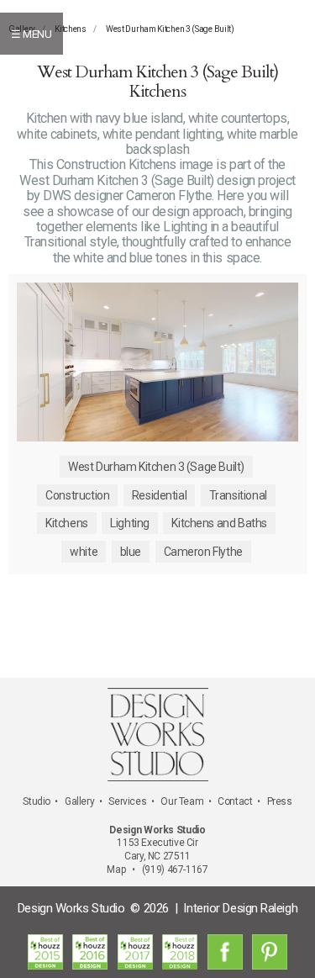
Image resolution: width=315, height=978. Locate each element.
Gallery (79, 801)
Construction (77, 495)
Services (127, 801)
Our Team (181, 801)
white (83, 551)
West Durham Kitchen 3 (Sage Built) (170, 29)
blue (130, 551)
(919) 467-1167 (175, 869)
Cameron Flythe (203, 551)
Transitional (238, 495)
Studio (36, 801)
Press (279, 801)
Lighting (130, 523)
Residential (159, 495)
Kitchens (71, 29)
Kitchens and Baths (218, 523)
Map (116, 869)
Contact (235, 801)
